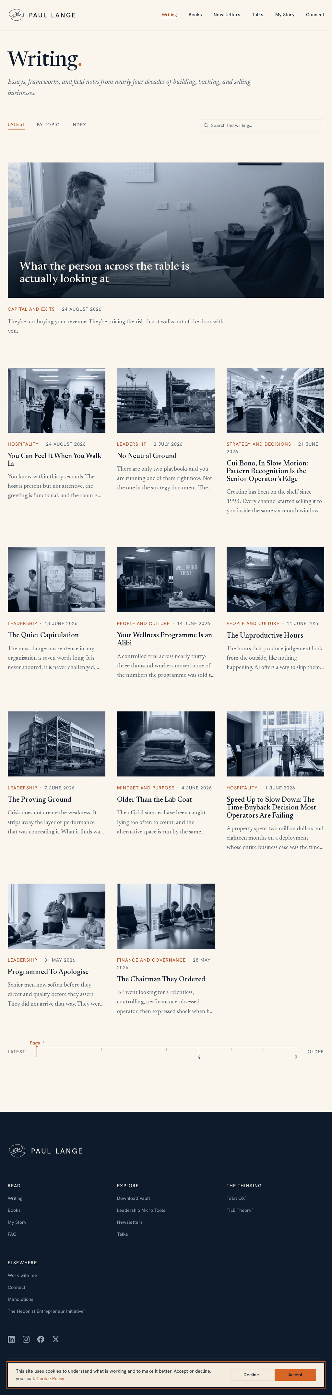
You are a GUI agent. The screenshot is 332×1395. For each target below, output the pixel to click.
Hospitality (23, 444)
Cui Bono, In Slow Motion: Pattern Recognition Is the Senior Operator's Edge (267, 471)
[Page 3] (102, 1051)
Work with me (22, 1275)
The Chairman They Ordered (161, 979)
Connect (315, 14)
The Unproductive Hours (265, 636)
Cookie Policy (50, 1378)
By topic (48, 125)
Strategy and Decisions (259, 444)
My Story (284, 14)
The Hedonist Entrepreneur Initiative (46, 1311)
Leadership (132, 444)
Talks (257, 14)
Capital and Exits (31, 309)
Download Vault (133, 1198)
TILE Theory (240, 1210)
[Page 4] (134, 1051)
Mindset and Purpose (145, 788)
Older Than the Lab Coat (154, 800)
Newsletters (227, 14)
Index (79, 125)
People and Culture (143, 623)
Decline (251, 1375)
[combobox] (262, 125)
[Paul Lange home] (43, 15)
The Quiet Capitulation (43, 635)
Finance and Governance (151, 960)
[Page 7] (231, 1051)
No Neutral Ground (147, 456)
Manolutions (20, 1299)
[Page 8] (263, 1051)
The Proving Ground (39, 800)
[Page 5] (166, 1051)
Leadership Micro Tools (141, 1210)
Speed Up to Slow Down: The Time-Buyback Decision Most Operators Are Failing (271, 808)
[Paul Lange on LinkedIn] (11, 1339)
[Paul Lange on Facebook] (40, 1339)
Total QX (236, 1198)
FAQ (12, 1234)
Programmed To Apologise (48, 972)
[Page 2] (69, 1051)
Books (195, 14)
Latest (16, 124)
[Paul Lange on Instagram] (26, 1339)
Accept (295, 1375)
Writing (169, 14)
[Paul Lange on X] (55, 1339)
